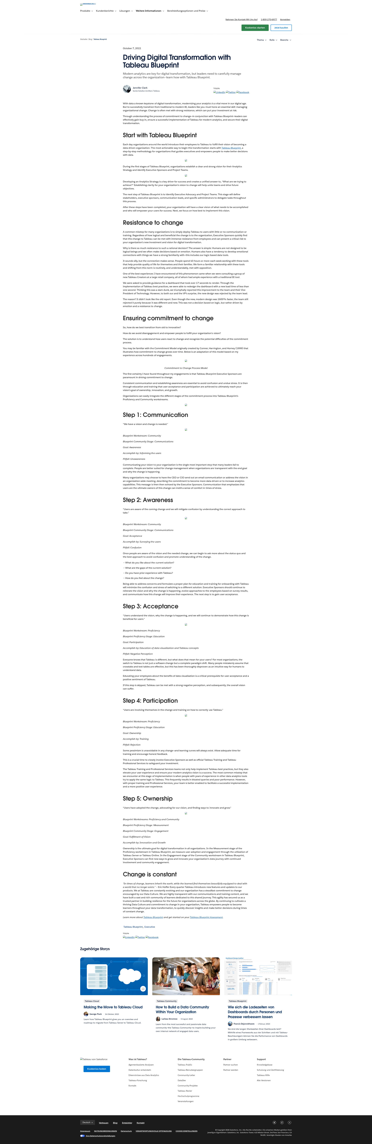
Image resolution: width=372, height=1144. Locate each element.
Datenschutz (126, 1131)
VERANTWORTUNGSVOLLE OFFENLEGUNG (154, 1131)
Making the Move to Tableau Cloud (113, 1007)
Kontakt (132, 1085)
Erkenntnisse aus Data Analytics (144, 1075)
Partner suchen (230, 1064)
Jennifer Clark (140, 87)
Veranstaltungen (186, 1101)
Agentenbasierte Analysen (141, 1064)
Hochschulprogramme (188, 1096)
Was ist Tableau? (138, 1059)
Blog (90, 39)
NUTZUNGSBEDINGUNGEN (105, 1131)
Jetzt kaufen (281, 27)
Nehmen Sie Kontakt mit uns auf (241, 19)
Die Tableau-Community (191, 1059)
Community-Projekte (188, 1085)
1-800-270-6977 (269, 19)
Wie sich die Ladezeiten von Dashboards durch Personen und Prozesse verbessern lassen (255, 1012)
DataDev (182, 1080)
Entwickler (127, 1122)
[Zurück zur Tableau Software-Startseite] (92, 3)
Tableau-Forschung (138, 1080)
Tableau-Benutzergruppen (190, 1070)
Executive (149, 926)
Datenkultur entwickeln (140, 1070)
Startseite (83, 39)
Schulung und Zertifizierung (270, 1070)
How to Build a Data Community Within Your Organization (182, 1009)
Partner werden (230, 1070)
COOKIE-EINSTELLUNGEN (186, 1131)
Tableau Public (185, 1064)
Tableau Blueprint (100, 39)
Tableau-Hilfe (263, 1075)
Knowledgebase (264, 1064)
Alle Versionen (264, 1080)
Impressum (85, 1131)
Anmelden (285, 19)
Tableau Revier (185, 1091)
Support (261, 1059)
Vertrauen (103, 1122)
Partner (227, 1059)
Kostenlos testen (96, 1068)
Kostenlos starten (255, 27)
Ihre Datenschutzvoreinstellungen (100, 1136)
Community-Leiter (186, 1075)
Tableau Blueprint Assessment (206, 917)
